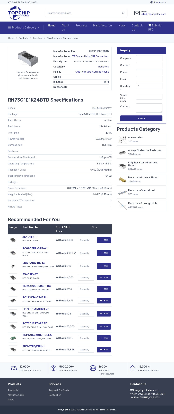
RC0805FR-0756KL (35, 248)
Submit (141, 118)
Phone (123, 72)
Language (159, 2)
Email (123, 79)
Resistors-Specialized (141, 190)
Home (51, 25)
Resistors (37, 38)
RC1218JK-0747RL (34, 297)
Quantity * (125, 88)
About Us (65, 27)
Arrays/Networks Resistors (145, 150)
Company (125, 58)
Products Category (24, 27)
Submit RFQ (154, 27)
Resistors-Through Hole (142, 203)
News (122, 25)
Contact (125, 65)
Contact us (55, 395)
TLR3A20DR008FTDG (36, 286)
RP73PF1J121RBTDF (35, 308)
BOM (106, 240)
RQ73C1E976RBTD (34, 323)
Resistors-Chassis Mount (143, 177)
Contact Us (137, 27)
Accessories (135, 137)
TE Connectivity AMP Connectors (90, 56)
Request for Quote (59, 390)
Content (125, 106)
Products (81, 25)
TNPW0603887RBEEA (37, 335)
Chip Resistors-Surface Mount (63, 38)
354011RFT (29, 237)
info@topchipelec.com (153, 14)
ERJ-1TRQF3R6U (33, 346)
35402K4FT (30, 274)
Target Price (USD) (123, 98)
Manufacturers (102, 25)
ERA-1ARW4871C (33, 262)
